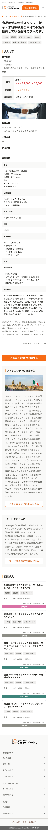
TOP (3, 16)
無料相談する (30, 7)
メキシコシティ (22, 90)
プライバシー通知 (19, 822)
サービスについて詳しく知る (24, 561)
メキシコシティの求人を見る (24, 503)
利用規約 (32, 822)
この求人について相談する (24, 358)
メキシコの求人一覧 (15, 16)
